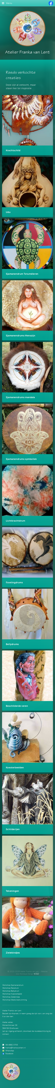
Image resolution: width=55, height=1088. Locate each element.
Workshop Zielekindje (11, 997)
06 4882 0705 (12, 1045)
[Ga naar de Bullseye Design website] (36, 974)
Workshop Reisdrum (10, 988)
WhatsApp (10, 1050)
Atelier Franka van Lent (27, 52)
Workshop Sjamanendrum (13, 985)
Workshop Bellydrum (10, 991)
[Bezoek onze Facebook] (50, 3)
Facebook (9, 1053)
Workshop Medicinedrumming (14, 1000)
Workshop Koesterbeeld (12, 994)
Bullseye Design (26, 974)
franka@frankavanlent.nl (16, 1047)
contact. (5, 1034)
